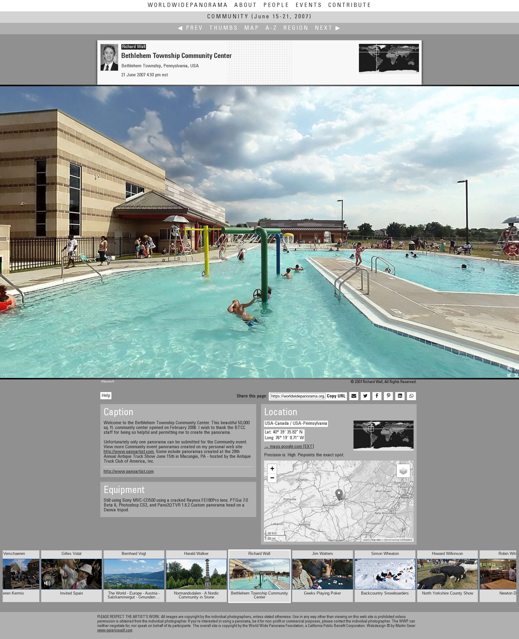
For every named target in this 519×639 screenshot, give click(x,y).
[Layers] (403, 470)
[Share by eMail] (354, 396)
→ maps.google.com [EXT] (289, 446)
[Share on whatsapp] (411, 396)
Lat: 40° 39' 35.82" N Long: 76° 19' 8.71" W (284, 435)
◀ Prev (190, 28)
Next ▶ (328, 28)
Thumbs (223, 28)
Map (252, 28)
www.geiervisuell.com (114, 631)
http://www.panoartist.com (129, 471)
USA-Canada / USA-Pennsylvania (296, 423)
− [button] (272, 478)
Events (309, 5)
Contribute (350, 5)
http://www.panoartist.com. (129, 451)
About (245, 5)
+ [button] (272, 468)
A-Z (272, 28)
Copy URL (336, 396)
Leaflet (366, 539)
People (276, 5)
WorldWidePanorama (188, 5)
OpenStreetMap (391, 539)
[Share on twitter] (365, 396)
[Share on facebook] (377, 396)
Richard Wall (133, 46)
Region (296, 28)
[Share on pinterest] (388, 396)
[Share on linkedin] (399, 396)
